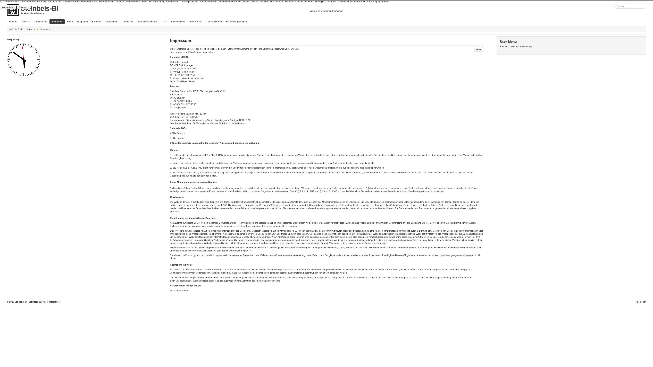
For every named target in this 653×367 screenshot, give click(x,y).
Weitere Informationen (320, 10)
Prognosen (82, 21)
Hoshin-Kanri (195, 21)
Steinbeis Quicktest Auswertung (516, 46)
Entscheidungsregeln (236, 21)
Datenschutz (41, 21)
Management (111, 21)
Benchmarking (178, 21)
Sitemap (13, 21)
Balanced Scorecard (147, 21)
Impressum (57, 21)
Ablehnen (23, 6)
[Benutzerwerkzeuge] (478, 49)
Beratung (96, 21)
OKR (164, 21)
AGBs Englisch (177, 138)
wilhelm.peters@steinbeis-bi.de (188, 78)
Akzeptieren (8, 6)
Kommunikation (214, 21)
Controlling (128, 21)
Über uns (25, 21)
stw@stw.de (180, 107)
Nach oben (641, 301)
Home (70, 21)
